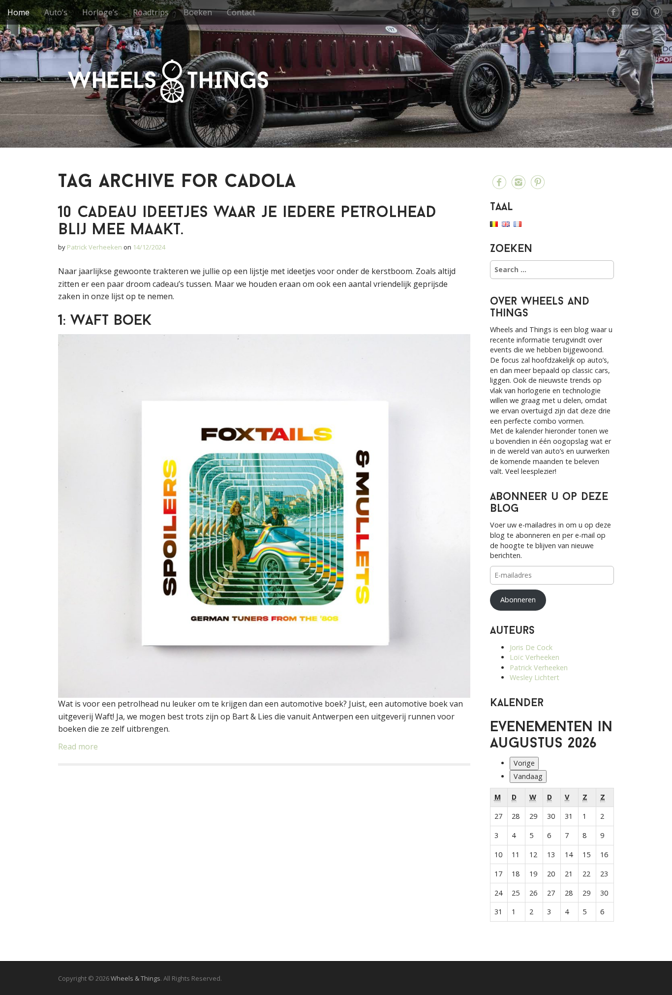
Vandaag (528, 776)
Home (18, 12)
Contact (241, 12)
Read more (78, 746)
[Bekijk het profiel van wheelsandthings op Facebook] (613, 12)
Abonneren (518, 599)
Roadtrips (151, 12)
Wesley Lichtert (534, 677)
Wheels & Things (168, 81)
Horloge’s (100, 12)
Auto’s (55, 12)
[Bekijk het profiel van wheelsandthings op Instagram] (635, 12)
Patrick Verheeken (94, 247)
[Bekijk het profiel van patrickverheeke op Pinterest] (656, 12)
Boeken (197, 12)
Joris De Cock (531, 647)
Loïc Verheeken (534, 657)
